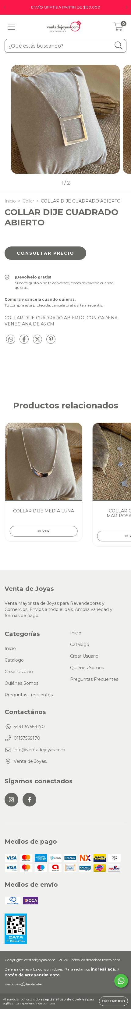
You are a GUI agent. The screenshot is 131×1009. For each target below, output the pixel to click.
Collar (28, 201)
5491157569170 (29, 726)
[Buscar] (119, 45)
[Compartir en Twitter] (38, 341)
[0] (118, 28)
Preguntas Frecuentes (29, 695)
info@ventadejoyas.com (39, 749)
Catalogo (14, 660)
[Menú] (11, 27)
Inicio (10, 201)
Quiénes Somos (21, 683)
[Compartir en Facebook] (24, 341)
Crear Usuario (19, 671)
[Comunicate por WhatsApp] (121, 981)
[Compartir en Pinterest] (50, 341)
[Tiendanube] (24, 985)
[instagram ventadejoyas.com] (11, 799)
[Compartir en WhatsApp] (10, 339)
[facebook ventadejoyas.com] (29, 799)
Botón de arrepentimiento (32, 975)
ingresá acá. (103, 969)
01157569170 (27, 738)
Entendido (113, 1001)
